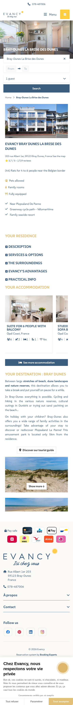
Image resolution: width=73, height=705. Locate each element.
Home (8, 97)
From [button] (11, 68)
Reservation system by (36, 654)
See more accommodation (39, 362)
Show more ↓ (36, 486)
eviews (27, 160)
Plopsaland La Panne (48, 430)
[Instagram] (42, 632)
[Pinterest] (19, 632)
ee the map (59, 156)
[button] (36, 59)
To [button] (25, 68)
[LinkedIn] (31, 632)
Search (36, 88)
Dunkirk (24, 405)
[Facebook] (8, 632)
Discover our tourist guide (38, 450)
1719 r (20, 160)
